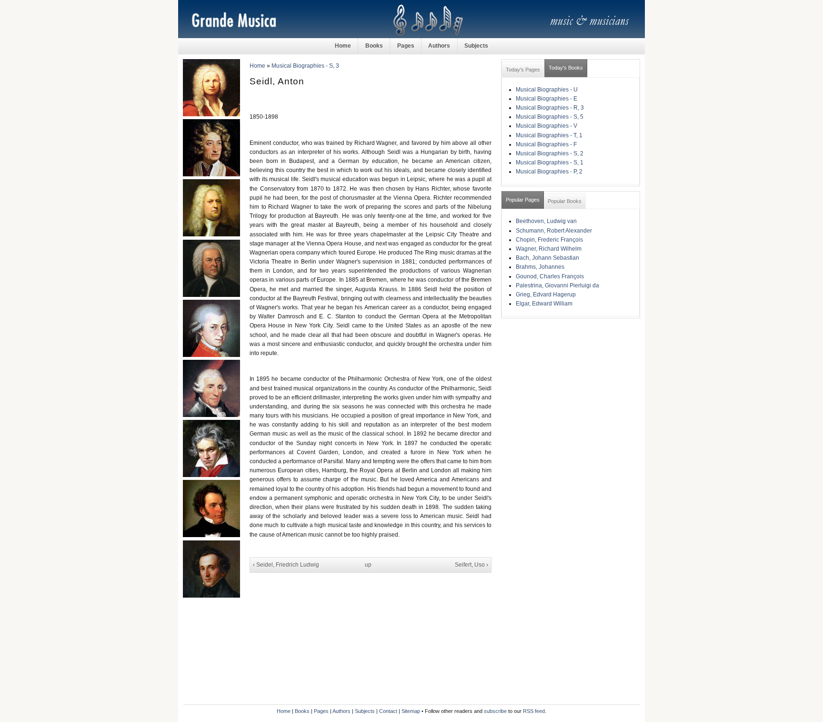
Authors (439, 45)
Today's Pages (523, 69)
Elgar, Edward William (544, 303)
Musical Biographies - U (547, 89)
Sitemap (410, 711)
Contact (388, 711)
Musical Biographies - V (546, 125)
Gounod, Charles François (550, 276)
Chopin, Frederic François (549, 239)
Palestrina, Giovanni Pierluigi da (557, 285)
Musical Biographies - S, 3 (305, 65)
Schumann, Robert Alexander (554, 230)
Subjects (476, 45)
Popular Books (565, 201)
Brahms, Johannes (540, 267)
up (368, 564)
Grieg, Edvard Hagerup (546, 294)
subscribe (495, 711)
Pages (405, 45)
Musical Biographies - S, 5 (549, 116)
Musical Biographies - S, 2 (549, 153)
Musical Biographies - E (546, 98)
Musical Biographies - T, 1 (549, 135)
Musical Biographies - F (546, 144)
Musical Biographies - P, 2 (549, 171)
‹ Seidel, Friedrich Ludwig (286, 564)
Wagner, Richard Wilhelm (549, 248)
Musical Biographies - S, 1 (549, 162)
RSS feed (534, 711)
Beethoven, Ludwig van (546, 221)
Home (343, 45)
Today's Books (566, 68)
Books (374, 45)
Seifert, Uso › (471, 564)
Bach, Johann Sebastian (547, 257)
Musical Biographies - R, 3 (550, 107)
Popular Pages (523, 200)
